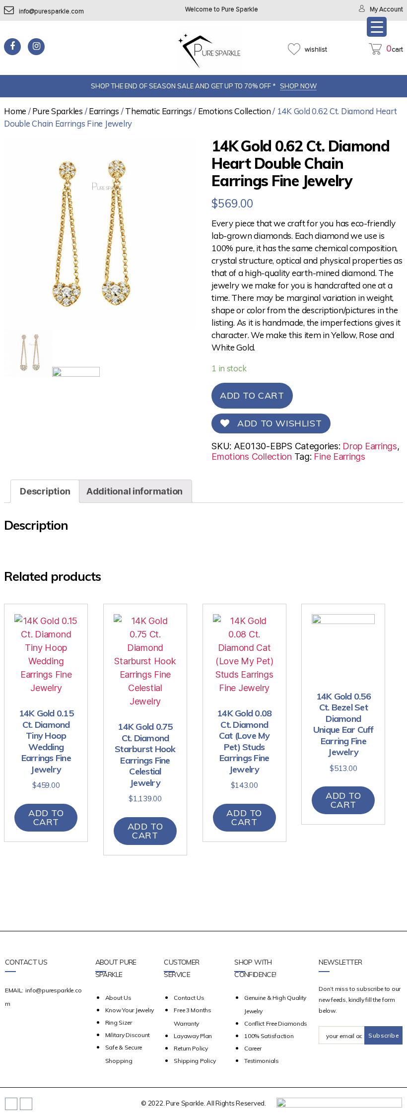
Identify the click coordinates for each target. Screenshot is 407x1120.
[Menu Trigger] (377, 27)
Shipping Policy (194, 1060)
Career (252, 1048)
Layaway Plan (193, 1036)
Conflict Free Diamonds (275, 1023)
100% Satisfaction (268, 1036)
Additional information (134, 491)
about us (118, 997)
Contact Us (189, 997)
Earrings (104, 111)
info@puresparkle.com (51, 11)
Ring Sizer (118, 1022)
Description (45, 491)
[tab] (44, 491)
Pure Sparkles (57, 111)
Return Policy (191, 1048)
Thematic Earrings (158, 111)
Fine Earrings (339, 456)
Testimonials (261, 1060)
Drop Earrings (369, 446)
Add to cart (252, 395)
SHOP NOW (298, 86)
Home (15, 111)
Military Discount (127, 1035)
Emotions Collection (234, 111)
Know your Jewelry (129, 1010)
